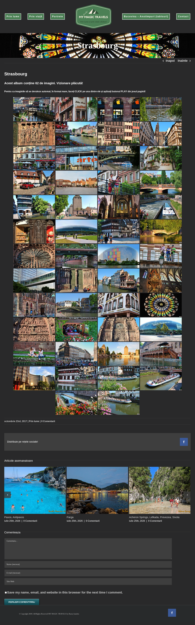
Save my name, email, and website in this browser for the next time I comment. (65, 592)
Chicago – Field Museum (92, 490)
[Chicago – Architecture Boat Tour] (35, 490)
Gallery (40, 490)
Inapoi (170, 60)
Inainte (183, 60)
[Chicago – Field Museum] (97, 490)
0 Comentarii (48, 421)
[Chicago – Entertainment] (159, 490)
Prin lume (34, 421)
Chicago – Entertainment (154, 490)
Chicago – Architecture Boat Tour (29, 490)
